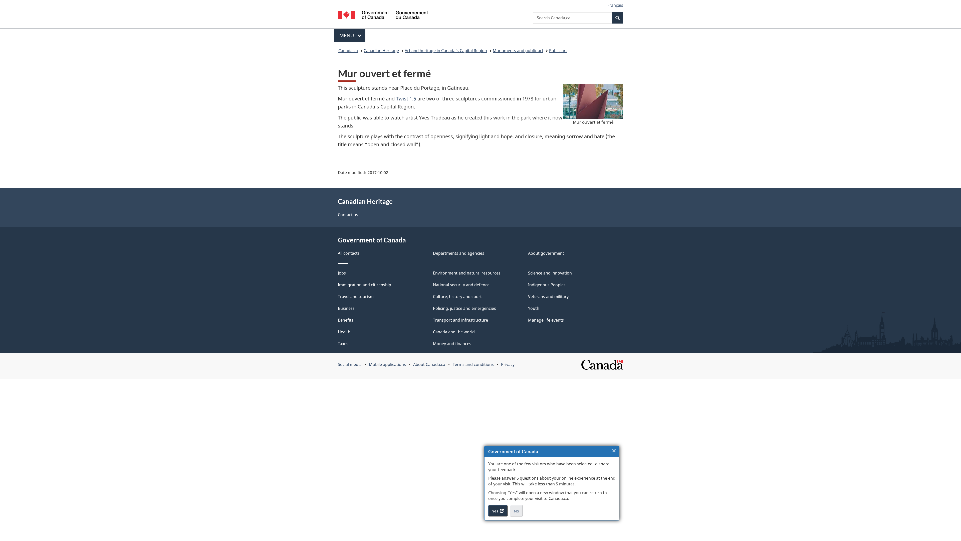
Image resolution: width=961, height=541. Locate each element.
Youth (533, 308)
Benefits (345, 320)
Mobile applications (387, 364)
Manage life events (546, 320)
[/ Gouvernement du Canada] (383, 16)
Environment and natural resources (467, 273)
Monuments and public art (518, 50)
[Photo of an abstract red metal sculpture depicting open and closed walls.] (593, 101)
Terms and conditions (473, 364)
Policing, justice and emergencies (464, 308)
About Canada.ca (429, 364)
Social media (350, 364)
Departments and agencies (458, 253)
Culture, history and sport (457, 296)
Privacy (508, 364)
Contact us (348, 214)
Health (344, 332)
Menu (347, 35)
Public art (558, 50)
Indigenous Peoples (547, 285)
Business (346, 308)
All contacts (349, 253)
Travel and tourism (356, 296)
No (518, 512)
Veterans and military (548, 296)
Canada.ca (348, 50)
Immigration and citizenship (364, 285)
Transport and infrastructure (460, 320)
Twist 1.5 (406, 98)
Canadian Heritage (381, 50)
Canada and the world (454, 332)
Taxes (343, 343)
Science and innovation (550, 273)
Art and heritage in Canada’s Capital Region (446, 50)
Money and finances (452, 343)
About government (546, 253)
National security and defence (461, 285)
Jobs (342, 273)
